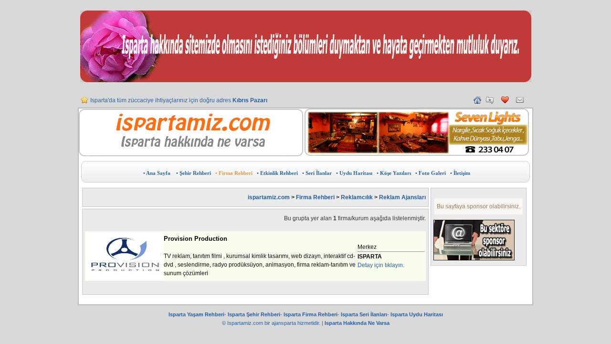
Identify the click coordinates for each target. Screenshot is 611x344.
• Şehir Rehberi (193, 173)
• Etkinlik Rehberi (277, 173)
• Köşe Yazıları (394, 173)
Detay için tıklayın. (381, 265)
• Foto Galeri (430, 173)
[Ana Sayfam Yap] (477, 101)
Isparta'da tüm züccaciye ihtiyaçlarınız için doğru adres (178, 97)
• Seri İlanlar (317, 173)
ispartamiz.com (269, 197)
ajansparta (284, 323)
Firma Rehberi (315, 197)
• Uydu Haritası (354, 173)
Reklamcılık (357, 197)
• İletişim (460, 173)
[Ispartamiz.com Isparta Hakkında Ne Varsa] (191, 154)
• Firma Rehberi (234, 173)
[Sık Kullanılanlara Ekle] (490, 101)
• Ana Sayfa (156, 173)
